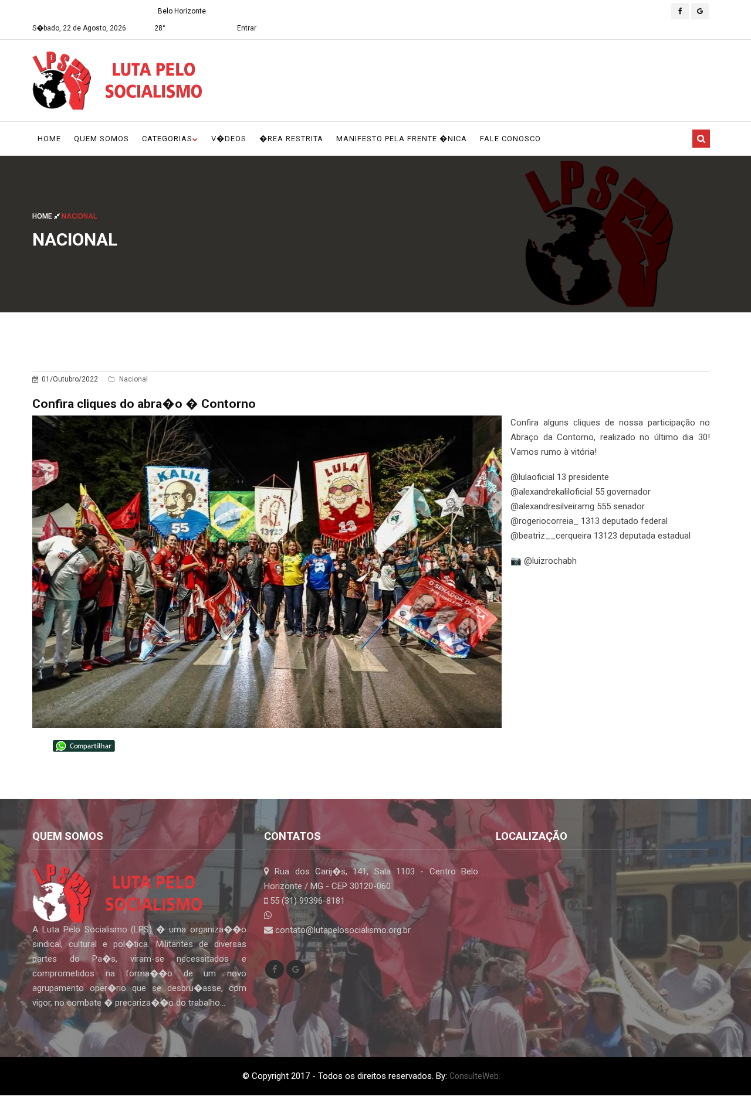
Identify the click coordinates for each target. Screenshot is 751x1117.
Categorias (167, 138)
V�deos (228, 138)
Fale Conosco (510, 138)
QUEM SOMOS (101, 138)
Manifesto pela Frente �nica (401, 138)
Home (49, 138)
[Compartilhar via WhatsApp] (84, 745)
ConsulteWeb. (474, 1076)
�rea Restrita (291, 138)
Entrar (246, 28)
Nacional (132, 379)
